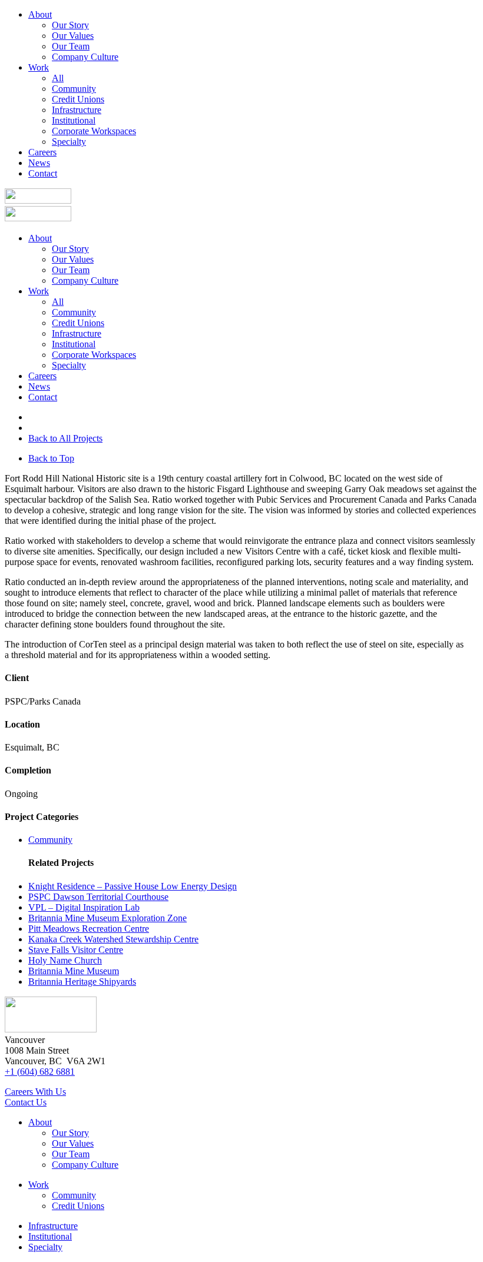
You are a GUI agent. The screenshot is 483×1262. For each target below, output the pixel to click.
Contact (42, 173)
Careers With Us (35, 1092)
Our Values (73, 36)
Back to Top (51, 458)
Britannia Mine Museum (73, 971)
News (39, 163)
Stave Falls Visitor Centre (75, 950)
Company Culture (85, 57)
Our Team (71, 46)
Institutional (73, 120)
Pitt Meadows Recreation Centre (88, 929)
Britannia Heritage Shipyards (82, 982)
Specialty (69, 142)
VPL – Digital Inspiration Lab (84, 907)
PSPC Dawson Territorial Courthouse (98, 897)
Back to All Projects (65, 438)
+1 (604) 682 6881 (40, 1072)
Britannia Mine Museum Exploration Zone (107, 918)
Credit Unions (78, 99)
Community (74, 89)
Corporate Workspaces (94, 131)
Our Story (70, 25)
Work (38, 67)
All (58, 78)
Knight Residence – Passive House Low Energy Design (132, 886)
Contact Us (26, 1102)
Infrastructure (76, 110)
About (40, 14)
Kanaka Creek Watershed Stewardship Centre (113, 939)
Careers (42, 152)
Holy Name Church (65, 960)
